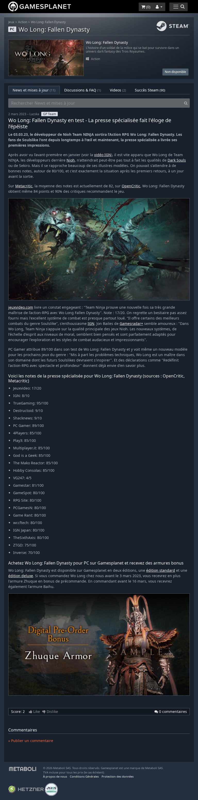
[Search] (186, 103)
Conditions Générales (84, 776)
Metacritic (23, 185)
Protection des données (118, 776)
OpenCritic (131, 185)
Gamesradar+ (131, 323)
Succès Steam (150, 90)
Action (22, 22)
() (147, 6)
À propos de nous (55, 776)
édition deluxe (20, 575)
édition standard (160, 570)
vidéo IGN (102, 154)
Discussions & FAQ (82, 90)
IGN (91, 323)
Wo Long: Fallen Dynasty (48, 22)
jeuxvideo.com (20, 307)
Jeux (11, 22)
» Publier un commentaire (30, 740)
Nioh (71, 160)
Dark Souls (177, 160)
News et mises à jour (34, 90)
